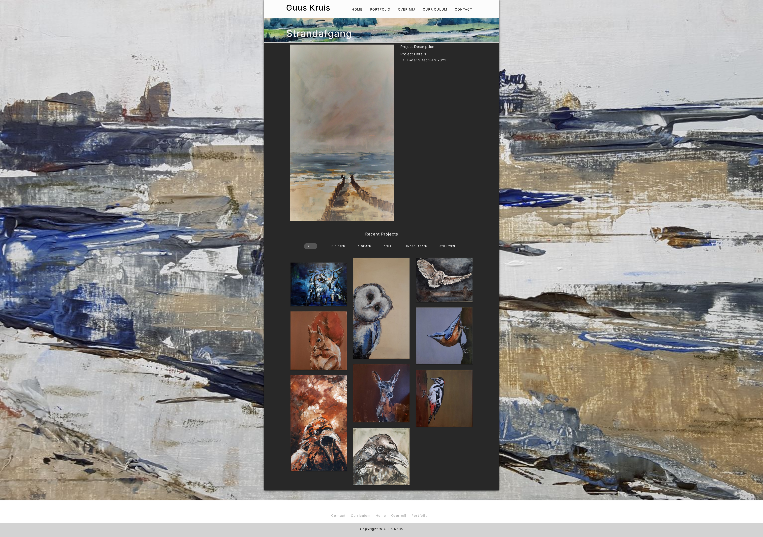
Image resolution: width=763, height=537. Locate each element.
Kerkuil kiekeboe (381, 300)
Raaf (318, 414)
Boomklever (444, 327)
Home (357, 9)
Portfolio (380, 9)
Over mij (406, 9)
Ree (381, 385)
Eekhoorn (318, 332)
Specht (444, 389)
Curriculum (435, 9)
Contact (463, 9)
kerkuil (444, 271)
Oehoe (318, 275)
